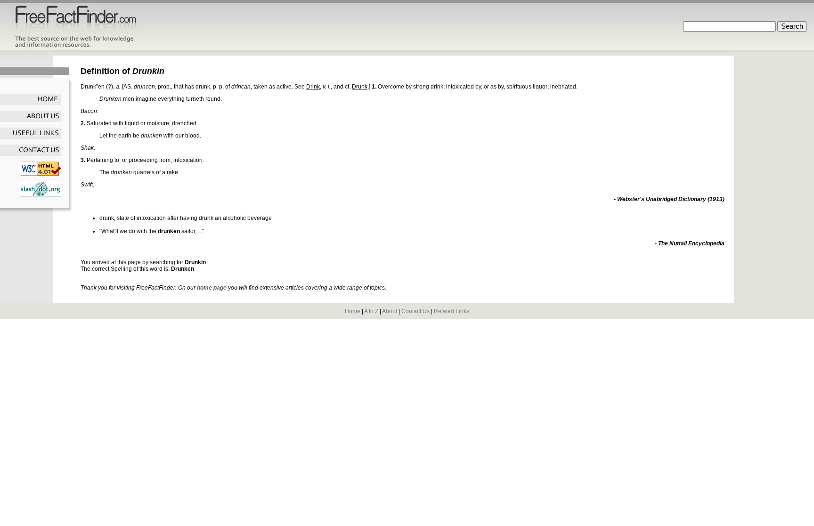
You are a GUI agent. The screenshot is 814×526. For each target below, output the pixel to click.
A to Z (371, 311)
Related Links (451, 311)
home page (212, 287)
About (389, 311)
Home (352, 311)
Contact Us (415, 311)
